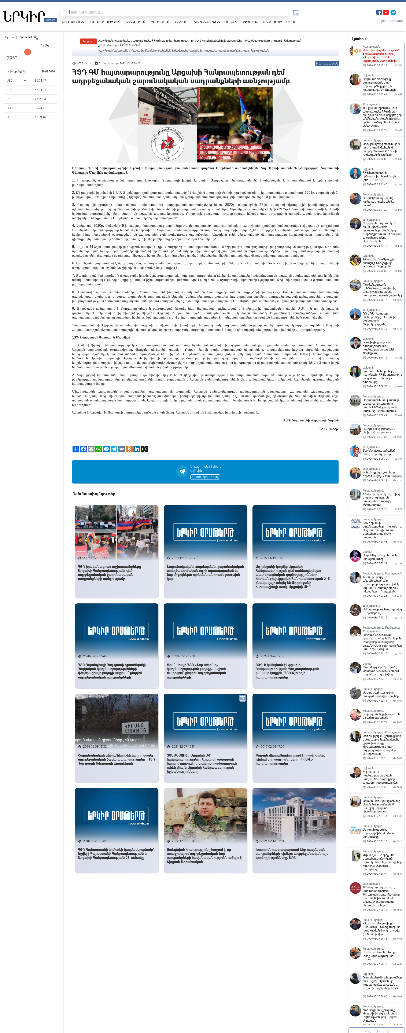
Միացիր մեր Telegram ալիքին (207, 468)
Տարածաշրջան (207, 21)
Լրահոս (359, 39)
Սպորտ (292, 21)
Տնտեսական (136, 21)
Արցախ (230, 21)
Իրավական (160, 21)
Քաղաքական (73, 21)
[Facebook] (379, 12)
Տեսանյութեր (392, 21)
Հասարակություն (104, 21)
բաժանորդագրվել (205, 477)
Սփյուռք (250, 21)
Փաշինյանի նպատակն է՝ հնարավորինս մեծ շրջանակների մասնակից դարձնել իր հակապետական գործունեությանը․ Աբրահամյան (183, 40)
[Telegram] (393, 12)
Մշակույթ (272, 21)
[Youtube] (386, 12)
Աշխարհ (182, 21)
